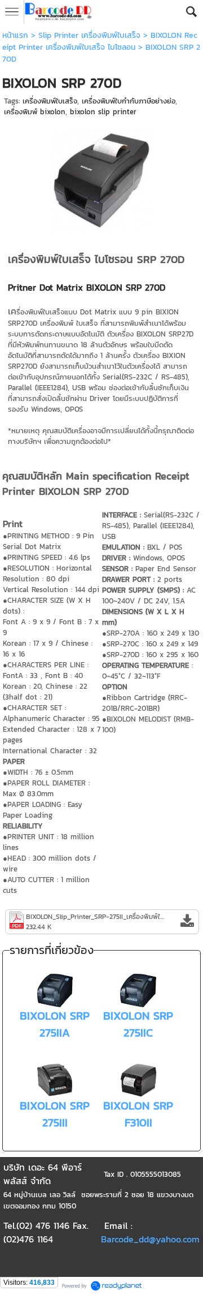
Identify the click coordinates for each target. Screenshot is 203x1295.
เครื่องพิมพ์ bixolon (34, 111)
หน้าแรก (15, 35)
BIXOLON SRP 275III (55, 1114)
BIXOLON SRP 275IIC (138, 1024)
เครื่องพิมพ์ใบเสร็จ (50, 101)
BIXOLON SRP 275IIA (55, 1024)
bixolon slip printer (103, 111)
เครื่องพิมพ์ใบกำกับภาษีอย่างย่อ (128, 101)
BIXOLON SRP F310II (138, 1114)
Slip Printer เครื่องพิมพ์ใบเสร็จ (89, 35)
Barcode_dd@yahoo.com (150, 1239)
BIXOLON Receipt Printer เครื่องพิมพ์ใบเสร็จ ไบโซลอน (99, 41)
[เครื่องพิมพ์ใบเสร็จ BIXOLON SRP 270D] (101, 178)
